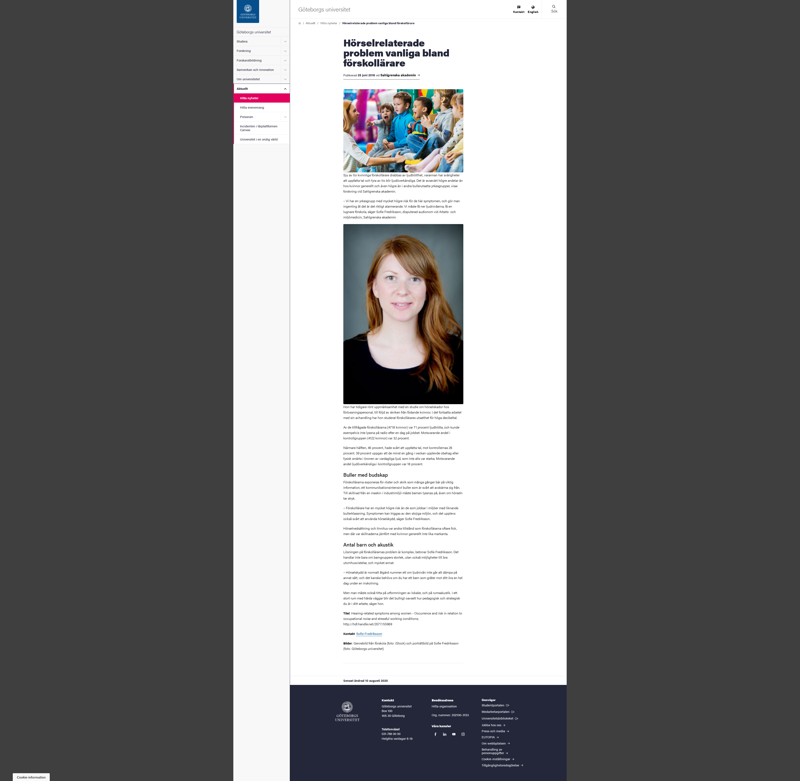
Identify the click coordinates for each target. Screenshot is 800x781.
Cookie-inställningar (496, 759)
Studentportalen (496, 705)
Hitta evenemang (252, 107)
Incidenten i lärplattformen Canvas (259, 128)
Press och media (494, 731)
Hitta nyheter (249, 98)
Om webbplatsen (494, 743)
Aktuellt (242, 88)
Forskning (244, 50)
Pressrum (246, 116)
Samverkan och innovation (255, 69)
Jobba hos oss (492, 725)
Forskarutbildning (249, 60)
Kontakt (518, 12)
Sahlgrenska (398, 75)
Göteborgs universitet (254, 31)
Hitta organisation (444, 706)
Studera (242, 41)
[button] (554, 9)
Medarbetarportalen (498, 711)
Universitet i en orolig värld (259, 139)
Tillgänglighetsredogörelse (501, 765)
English (533, 12)
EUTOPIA (489, 737)
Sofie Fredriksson (369, 633)
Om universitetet (248, 79)
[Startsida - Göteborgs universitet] (261, 13)
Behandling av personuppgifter (493, 751)
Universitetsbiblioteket (500, 718)
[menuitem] (518, 9)
